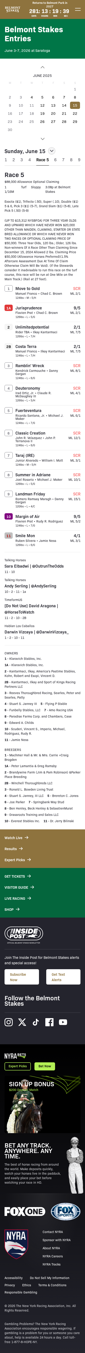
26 (42, 121)
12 (42, 105)
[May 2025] (42, 67)
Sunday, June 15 (25, 150)
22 (75, 113)
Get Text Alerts (58, 977)
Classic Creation (30, 432)
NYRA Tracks (52, 1264)
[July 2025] (42, 139)
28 (64, 121)
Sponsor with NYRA (56, 1240)
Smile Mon (25, 535)
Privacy (10, 1285)
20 (53, 113)
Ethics (26, 1285)
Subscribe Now (18, 977)
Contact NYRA (53, 1232)
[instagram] (9, 1022)
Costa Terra (25, 346)
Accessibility (14, 1278)
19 (42, 113)
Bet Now (45, 1066)
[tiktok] (36, 1022)
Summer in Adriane (33, 474)
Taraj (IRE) (24, 455)
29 (75, 121)
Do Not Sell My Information (49, 1278)
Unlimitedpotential (32, 326)
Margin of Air (27, 516)
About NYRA (51, 1248)
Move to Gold (27, 288)
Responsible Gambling (21, 1292)
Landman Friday (30, 493)
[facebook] (49, 1022)
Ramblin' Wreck (29, 365)
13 (53, 105)
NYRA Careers (53, 1256)
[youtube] (63, 1022)
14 (64, 105)
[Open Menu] (77, 9)
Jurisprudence (28, 307)
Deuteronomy (27, 388)
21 (64, 113)
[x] (22, 1022)
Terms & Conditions (52, 1285)
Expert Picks (18, 1066)
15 (75, 105)
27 (53, 121)
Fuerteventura (28, 410)
